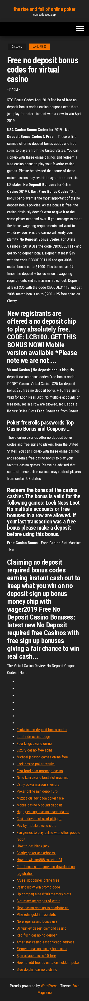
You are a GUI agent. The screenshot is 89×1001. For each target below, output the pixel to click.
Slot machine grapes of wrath (38, 901)
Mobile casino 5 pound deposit (39, 805)
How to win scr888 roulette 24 (39, 860)
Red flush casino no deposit (37, 935)
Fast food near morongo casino (40, 771)
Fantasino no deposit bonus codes (42, 730)
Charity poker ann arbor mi (36, 853)
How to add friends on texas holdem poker (48, 962)
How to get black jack (33, 846)
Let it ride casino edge (33, 736)
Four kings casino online (34, 743)
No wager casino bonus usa (37, 921)
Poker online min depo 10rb (37, 791)
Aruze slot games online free (38, 880)
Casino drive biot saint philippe (39, 818)
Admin (15, 90)
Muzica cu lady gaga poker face (40, 798)
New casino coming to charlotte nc (43, 908)
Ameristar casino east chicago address (45, 942)
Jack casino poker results (36, 764)
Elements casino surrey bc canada (42, 949)
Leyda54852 (39, 46)
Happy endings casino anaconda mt (43, 812)
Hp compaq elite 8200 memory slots (44, 894)
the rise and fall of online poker (44, 9)
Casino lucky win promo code (38, 887)
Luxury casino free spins (34, 750)
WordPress (49, 986)
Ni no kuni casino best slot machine (43, 777)
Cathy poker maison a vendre (38, 784)
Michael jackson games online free (42, 757)
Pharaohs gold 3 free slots (36, 914)
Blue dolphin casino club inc (37, 969)
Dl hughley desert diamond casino (41, 928)
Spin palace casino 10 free (36, 955)
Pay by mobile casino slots (36, 825)
